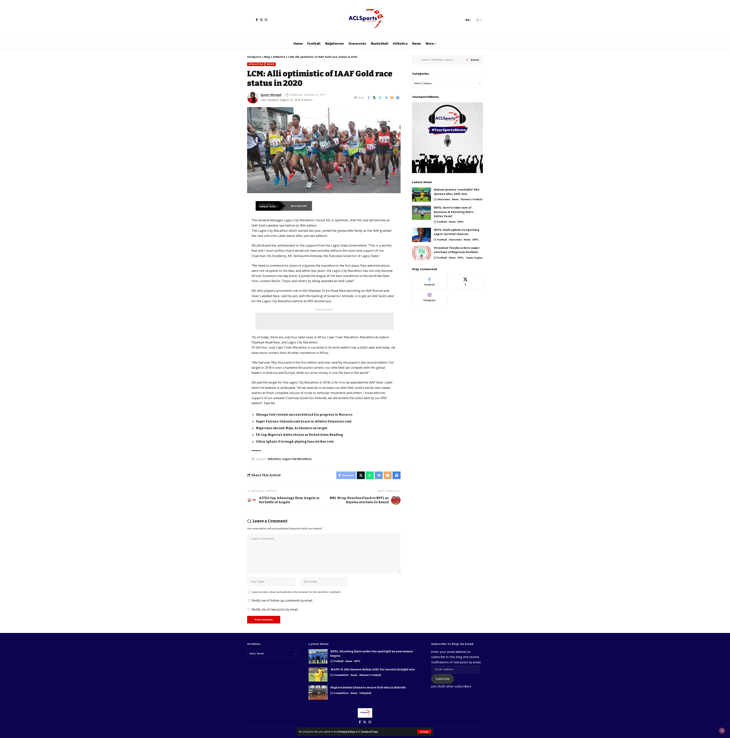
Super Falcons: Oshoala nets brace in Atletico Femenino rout (304, 421)
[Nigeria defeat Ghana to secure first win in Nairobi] (318, 692)
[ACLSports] (365, 20)
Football (442, 221)
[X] (261, 19)
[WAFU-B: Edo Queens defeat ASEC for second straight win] (318, 674)
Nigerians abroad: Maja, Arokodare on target (292, 428)
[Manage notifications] (722, 731)
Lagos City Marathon (297, 459)
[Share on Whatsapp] (380, 98)
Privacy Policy (346, 731)
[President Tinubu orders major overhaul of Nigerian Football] (421, 253)
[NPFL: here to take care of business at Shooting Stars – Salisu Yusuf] (421, 213)
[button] (424, 732)
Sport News (296, 206)
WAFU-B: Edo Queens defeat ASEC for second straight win (372, 669)
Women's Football (471, 199)
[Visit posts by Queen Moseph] (253, 97)
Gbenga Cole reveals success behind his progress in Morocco (304, 414)
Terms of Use (369, 731)
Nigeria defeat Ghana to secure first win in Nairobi (368, 687)
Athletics (256, 64)
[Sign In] (250, 19)
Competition (341, 675)
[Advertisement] (324, 321)
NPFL (461, 221)
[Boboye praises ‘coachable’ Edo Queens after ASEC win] (421, 194)
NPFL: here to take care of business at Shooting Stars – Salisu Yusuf (454, 212)
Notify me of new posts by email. (275, 609)
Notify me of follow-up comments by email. (282, 600)
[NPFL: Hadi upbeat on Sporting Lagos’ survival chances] (421, 235)
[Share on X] (374, 98)
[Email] (392, 98)
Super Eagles (474, 257)
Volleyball (365, 693)
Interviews (443, 199)
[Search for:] (443, 60)
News (270, 64)
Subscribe (443, 679)
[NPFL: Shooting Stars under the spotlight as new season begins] (318, 656)
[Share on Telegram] (386, 98)
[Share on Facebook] (368, 98)
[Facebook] (257, 19)
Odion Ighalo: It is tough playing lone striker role (295, 441)
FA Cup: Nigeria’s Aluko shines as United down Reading (299, 435)
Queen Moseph (271, 95)
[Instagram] (266, 19)
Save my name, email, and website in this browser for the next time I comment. (296, 592)
